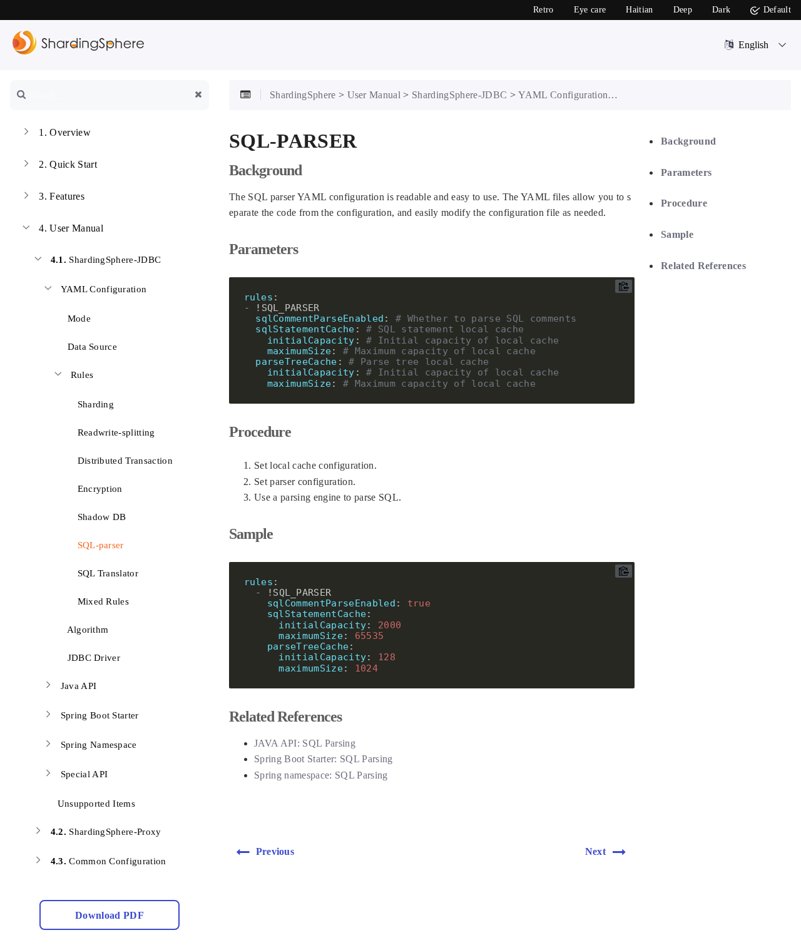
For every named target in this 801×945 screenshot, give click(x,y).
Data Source (90, 347)
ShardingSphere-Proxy (106, 832)
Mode (77, 319)
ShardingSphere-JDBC (106, 260)
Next (595, 851)
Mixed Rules (101, 601)
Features (61, 196)
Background (688, 141)
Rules (82, 375)
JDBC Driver (92, 658)
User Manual (71, 228)
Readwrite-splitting (114, 432)
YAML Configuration (104, 289)
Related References (703, 265)
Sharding (94, 404)
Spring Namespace (99, 745)
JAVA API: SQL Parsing (304, 743)
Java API (79, 686)
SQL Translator (106, 573)
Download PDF (109, 915)
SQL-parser (99, 545)
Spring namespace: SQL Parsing (321, 775)
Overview (65, 132)
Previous (275, 851)
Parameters (686, 172)
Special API (84, 774)
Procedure (684, 203)
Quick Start (68, 164)
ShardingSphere (303, 94)
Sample (677, 234)
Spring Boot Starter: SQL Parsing (323, 758)
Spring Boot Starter (100, 715)
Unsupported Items (94, 804)
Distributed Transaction (123, 461)
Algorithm (86, 630)
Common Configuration (108, 861)
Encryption (98, 489)
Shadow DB (100, 517)
